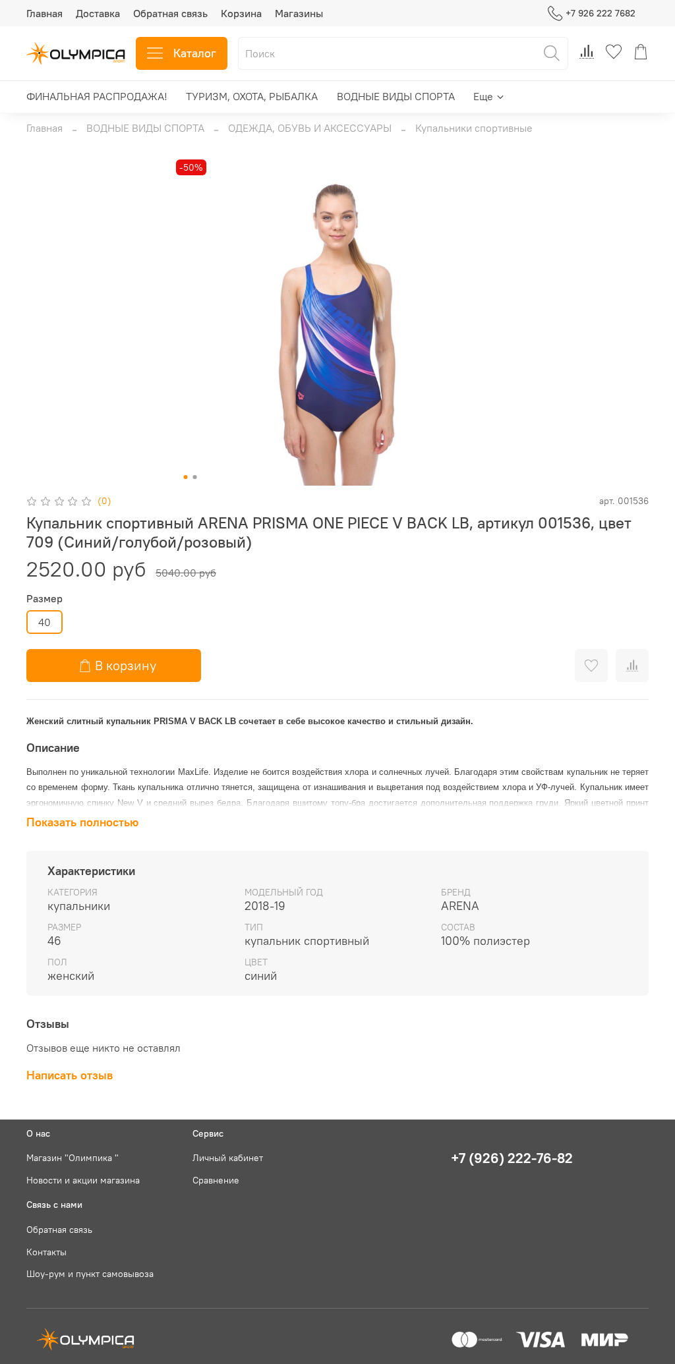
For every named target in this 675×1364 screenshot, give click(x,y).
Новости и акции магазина (83, 1180)
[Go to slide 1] (186, 477)
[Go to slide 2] (195, 477)
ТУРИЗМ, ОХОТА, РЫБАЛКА (252, 96)
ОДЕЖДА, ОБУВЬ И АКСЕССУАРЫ (310, 127)
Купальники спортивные (474, 127)
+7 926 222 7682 (600, 13)
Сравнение (215, 1180)
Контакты (46, 1252)
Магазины (299, 13)
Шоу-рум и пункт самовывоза (90, 1274)
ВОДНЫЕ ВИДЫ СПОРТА (396, 96)
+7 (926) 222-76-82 (512, 1158)
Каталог (194, 53)
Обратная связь (170, 13)
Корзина (241, 13)
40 (44, 622)
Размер (44, 598)
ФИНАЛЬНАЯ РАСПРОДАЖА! (96, 96)
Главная (44, 13)
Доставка (98, 13)
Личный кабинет (227, 1158)
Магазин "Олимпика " (72, 1158)
